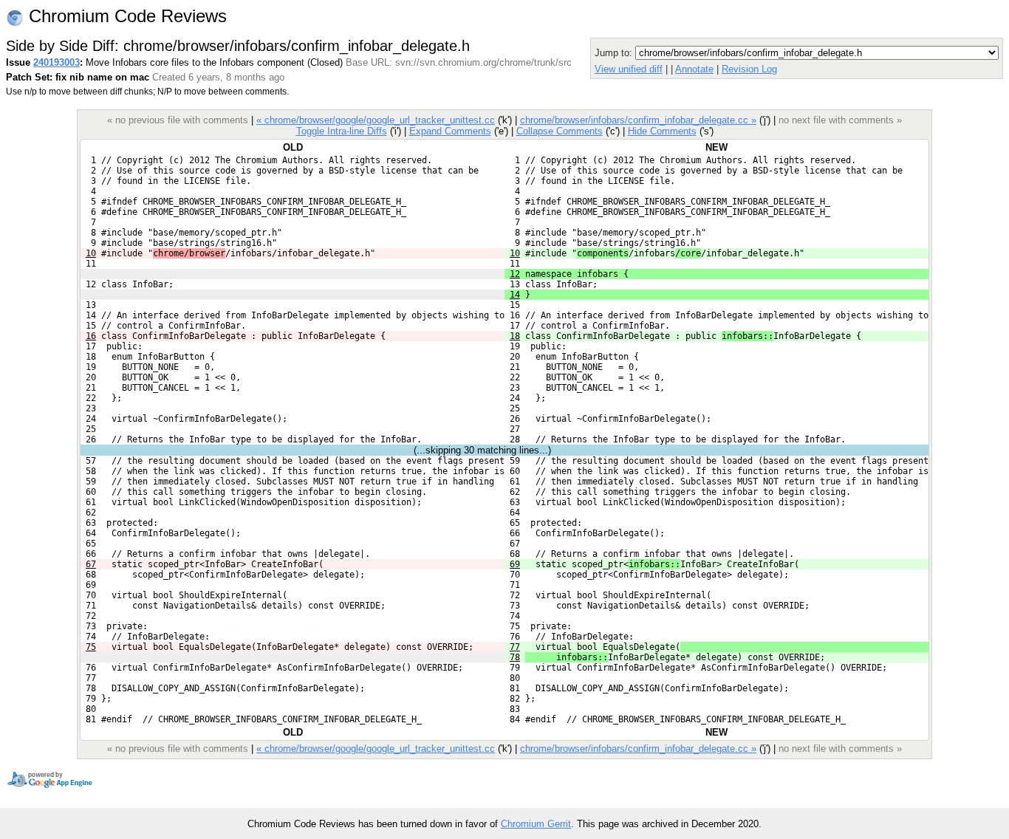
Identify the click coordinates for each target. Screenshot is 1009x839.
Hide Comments (662, 131)
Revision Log (749, 69)
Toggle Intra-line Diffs (341, 131)
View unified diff (629, 69)
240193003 (56, 62)
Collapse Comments (559, 131)
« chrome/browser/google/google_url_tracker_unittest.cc (375, 120)
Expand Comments (450, 131)
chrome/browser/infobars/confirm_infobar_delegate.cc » (638, 120)
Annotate (694, 69)
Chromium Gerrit (536, 823)
